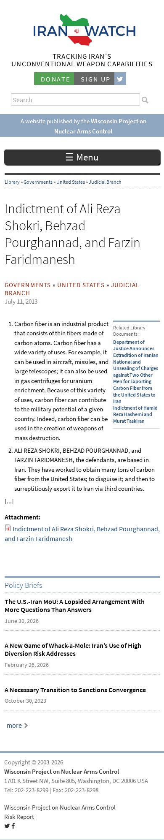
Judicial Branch (105, 182)
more (14, 725)
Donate (55, 79)
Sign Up (96, 79)
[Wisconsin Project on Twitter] (120, 78)
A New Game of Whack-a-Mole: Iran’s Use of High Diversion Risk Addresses (73, 649)
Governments (38, 182)
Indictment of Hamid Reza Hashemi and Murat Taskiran (135, 414)
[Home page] (82, 43)
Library (12, 182)
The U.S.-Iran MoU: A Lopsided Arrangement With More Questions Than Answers (75, 605)
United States (70, 182)
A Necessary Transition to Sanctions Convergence (75, 689)
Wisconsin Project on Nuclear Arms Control (61, 771)
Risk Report (19, 817)
